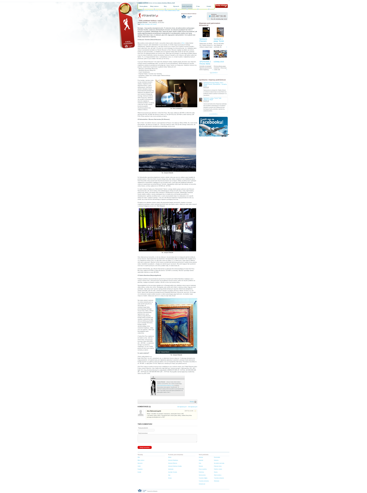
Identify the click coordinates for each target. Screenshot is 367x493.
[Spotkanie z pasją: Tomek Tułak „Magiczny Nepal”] (220, 32)
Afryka (169, 457)
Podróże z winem (218, 469)
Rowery (216, 472)
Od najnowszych (182, 406)
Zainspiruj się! (202, 483)
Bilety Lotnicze (154, 6)
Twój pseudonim (143, 428)
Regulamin (140, 469)
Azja (169, 475)
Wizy (165, 6)
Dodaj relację (221, 5)
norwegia (147, 24)
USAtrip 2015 (219, 62)
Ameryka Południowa (173, 460)
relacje (155, 24)
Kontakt (209, 6)
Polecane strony (218, 466)
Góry (200, 463)
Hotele (139, 466)
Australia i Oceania (172, 472)
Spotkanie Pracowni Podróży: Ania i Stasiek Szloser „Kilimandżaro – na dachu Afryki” (215, 84)
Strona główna (143, 6)
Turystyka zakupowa (219, 478)
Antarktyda (170, 469)
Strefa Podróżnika (187, 6)
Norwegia (161, 10)
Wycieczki (176, 6)
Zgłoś (195, 411)
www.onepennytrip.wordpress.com (165, 385)
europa (142, 24)
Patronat (201, 466)
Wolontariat (216, 481)
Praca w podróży (203, 469)
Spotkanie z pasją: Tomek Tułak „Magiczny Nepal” (212, 98)
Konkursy (216, 460)
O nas (198, 6)
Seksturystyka (202, 475)
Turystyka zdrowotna (204, 481)
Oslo (183, 43)
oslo (151, 24)
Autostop (201, 457)
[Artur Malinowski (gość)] (141, 412)
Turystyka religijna (203, 478)
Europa (156, 10)
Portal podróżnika (126, 25)
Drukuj (192, 401)
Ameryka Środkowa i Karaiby (175, 466)
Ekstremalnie (217, 457)
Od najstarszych (192, 406)
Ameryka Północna (172, 463)
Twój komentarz (143, 433)
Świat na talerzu (217, 475)
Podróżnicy (201, 472)
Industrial (201, 460)
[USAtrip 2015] (220, 55)
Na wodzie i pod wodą (219, 463)
